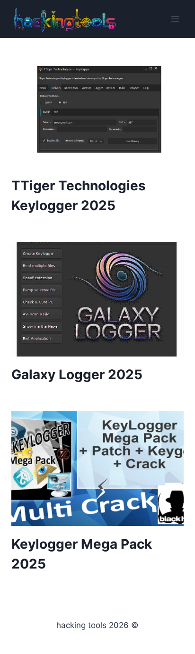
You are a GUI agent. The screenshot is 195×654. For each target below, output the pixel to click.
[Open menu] (175, 18)
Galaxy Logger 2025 (76, 374)
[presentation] (97, 110)
